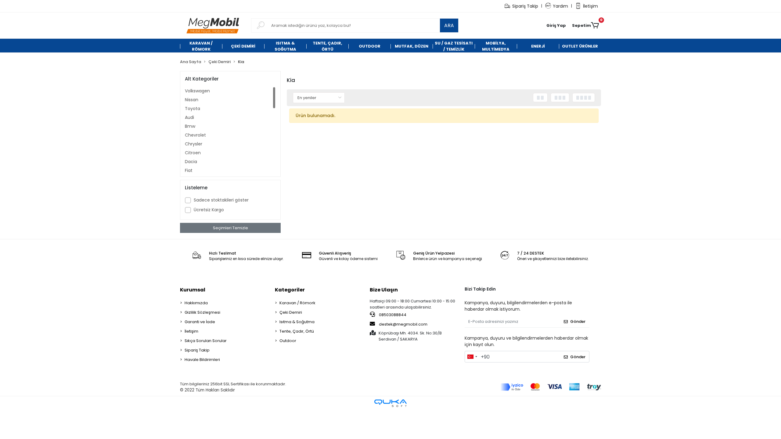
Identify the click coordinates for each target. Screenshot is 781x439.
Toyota (192, 108)
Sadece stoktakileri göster (221, 200)
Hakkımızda (196, 303)
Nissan (191, 100)
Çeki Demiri (290, 312)
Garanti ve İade (200, 322)
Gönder (577, 321)
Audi (189, 117)
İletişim (590, 6)
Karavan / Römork (297, 303)
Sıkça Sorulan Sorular (206, 341)
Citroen (193, 153)
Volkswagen (197, 91)
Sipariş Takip (525, 6)
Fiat (189, 170)
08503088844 (392, 315)
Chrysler (193, 144)
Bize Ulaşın (384, 289)
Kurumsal (192, 289)
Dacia (191, 162)
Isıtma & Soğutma (297, 322)
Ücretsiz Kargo (209, 210)
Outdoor (287, 341)
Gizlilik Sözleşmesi (202, 312)
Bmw (190, 126)
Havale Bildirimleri (202, 359)
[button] (556, 26)
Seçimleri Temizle (230, 228)
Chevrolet (195, 135)
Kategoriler (290, 289)
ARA (449, 25)
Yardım (560, 6)
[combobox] (472, 356)
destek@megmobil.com (403, 324)
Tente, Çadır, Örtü (296, 331)
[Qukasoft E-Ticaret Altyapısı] (390, 403)
